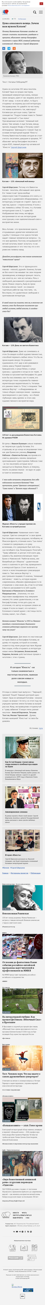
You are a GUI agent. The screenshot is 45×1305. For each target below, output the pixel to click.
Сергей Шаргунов (18, 147)
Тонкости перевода (13, 1150)
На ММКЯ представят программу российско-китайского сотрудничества (19, 976)
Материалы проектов (19, 873)
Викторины (6, 1044)
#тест (4, 1090)
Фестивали (6, 987)
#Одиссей (21, 1201)
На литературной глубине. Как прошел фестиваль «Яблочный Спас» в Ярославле (21, 1019)
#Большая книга (7, 1144)
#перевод (5, 1201)
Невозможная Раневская (15, 913)
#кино (8, 1090)
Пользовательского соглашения (18, 5)
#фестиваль (6, 1038)
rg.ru (41, 728)
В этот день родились (23, 884)
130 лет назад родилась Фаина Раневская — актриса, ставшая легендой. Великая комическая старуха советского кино (20, 920)
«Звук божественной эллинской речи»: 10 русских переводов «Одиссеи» (19, 1182)
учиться (29, 1215)
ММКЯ (4, 933)
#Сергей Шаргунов (17, 868)
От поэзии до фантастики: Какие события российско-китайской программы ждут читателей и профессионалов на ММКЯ (19, 966)
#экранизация (15, 1090)
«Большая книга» (7, 1096)
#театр (12, 927)
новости (16, 1213)
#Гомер (11, 1201)
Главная (5, 873)
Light (4, 1150)
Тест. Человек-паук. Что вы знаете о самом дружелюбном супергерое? (21, 1075)
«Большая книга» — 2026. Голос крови (22, 1125)
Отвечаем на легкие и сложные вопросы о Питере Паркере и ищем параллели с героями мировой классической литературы (21, 1083)
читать (24, 1213)
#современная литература (22, 1144)
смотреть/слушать (19, 1215)
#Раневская (6, 927)
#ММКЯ (4, 981)
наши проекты (18, 1218)
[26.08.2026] (22, 935)
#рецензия (34, 1144)
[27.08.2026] (22, 886)
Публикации (22, 19)
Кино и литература (8, 884)
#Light (16, 1201)
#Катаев (5, 868)
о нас (27, 1218)
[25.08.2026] (22, 1046)
